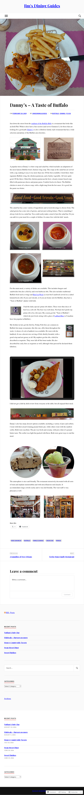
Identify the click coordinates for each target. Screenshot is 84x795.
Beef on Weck (38, 294)
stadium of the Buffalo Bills (41, 123)
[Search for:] (42, 668)
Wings (58, 540)
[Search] (78, 16)
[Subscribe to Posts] (5, 613)
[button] (25, 149)
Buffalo (55, 113)
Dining (62, 113)
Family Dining (38, 540)
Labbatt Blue (59, 316)
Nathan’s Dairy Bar (12, 632)
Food (68, 113)
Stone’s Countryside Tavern (15, 642)
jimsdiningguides (39, 113)
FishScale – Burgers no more (16, 637)
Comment (67, 594)
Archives (7, 699)
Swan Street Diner (11, 647)
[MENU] (6, 16)
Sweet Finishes (10, 652)
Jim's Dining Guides (42, 5)
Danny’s (30, 129)
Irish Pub (49, 540)
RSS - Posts (10, 613)
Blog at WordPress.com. (42, 791)
